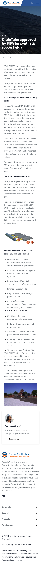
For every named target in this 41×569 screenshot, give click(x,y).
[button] (32, 3)
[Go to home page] (12, 3)
